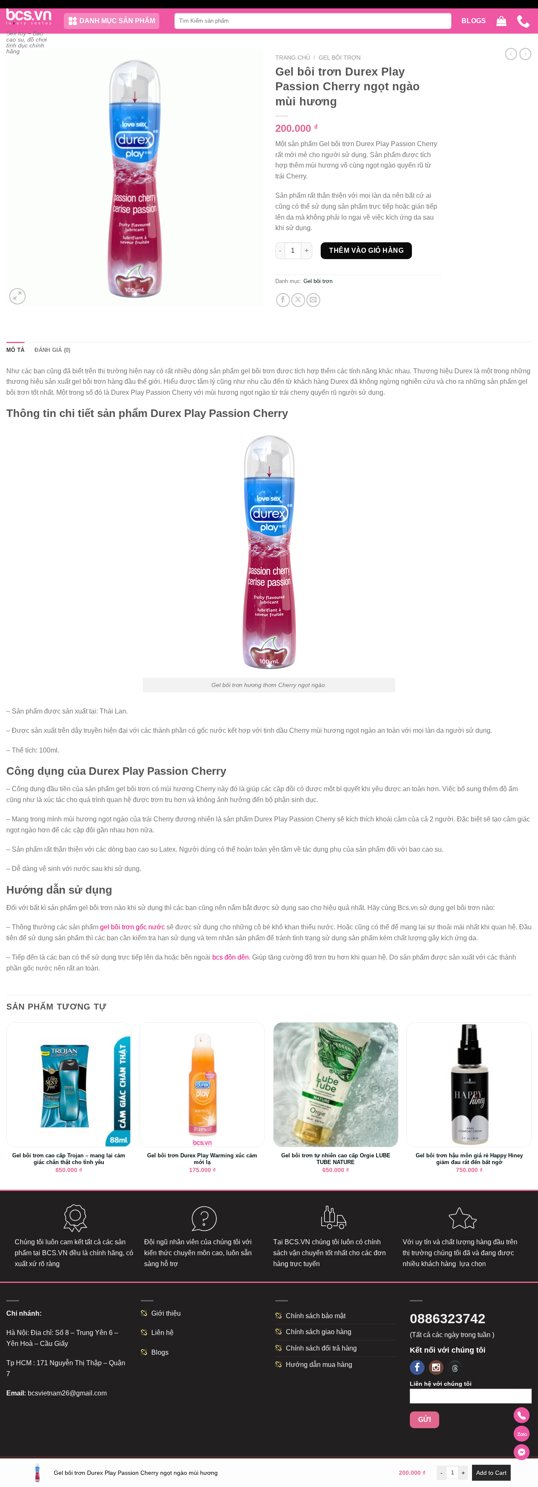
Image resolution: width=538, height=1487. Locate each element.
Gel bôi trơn (340, 58)
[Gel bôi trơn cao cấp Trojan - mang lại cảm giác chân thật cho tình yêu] (69, 1085)
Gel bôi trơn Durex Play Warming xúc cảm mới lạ (202, 1159)
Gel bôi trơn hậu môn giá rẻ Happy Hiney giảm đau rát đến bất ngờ (469, 1159)
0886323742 (447, 1318)
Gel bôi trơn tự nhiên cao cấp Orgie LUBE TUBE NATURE (335, 1159)
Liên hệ (162, 1332)
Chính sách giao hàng (318, 1331)
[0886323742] (524, 21)
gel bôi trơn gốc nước (132, 927)
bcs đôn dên (230, 957)
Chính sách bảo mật (315, 1315)
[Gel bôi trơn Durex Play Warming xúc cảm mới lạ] (202, 1085)
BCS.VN (55, 1252)
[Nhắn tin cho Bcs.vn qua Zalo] (522, 1434)
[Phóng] (17, 296)
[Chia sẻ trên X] (298, 300)
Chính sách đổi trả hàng (321, 1348)
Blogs (474, 20)
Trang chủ (292, 58)
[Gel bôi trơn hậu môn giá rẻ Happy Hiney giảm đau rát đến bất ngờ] (469, 1085)
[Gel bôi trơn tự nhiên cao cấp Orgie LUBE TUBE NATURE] (336, 1085)
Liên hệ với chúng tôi (441, 1383)
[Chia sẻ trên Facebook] (283, 300)
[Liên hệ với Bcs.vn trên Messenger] (522, 1452)
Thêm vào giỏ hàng (366, 250)
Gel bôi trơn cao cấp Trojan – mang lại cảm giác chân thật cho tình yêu (68, 1159)
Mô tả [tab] (15, 350)
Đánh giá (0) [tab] (52, 350)
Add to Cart (491, 1472)
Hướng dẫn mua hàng (319, 1364)
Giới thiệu (166, 1313)
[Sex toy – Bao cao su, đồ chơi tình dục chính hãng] (28, 16)
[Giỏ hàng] (501, 21)
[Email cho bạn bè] (313, 300)
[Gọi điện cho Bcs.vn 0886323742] (522, 1415)
